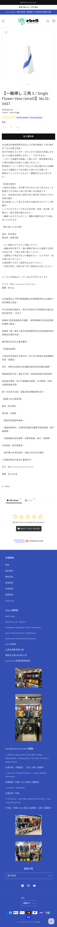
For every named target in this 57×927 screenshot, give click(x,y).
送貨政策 (9, 588)
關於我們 (9, 571)
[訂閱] (49, 876)
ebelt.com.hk (25, 922)
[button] (3, 21)
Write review (22, 117)
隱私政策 (9, 577)
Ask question (36, 117)
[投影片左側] (22, 84)
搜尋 (7, 565)
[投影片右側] (34, 84)
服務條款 (9, 594)
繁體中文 (26, 903)
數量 (4, 122)
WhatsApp (9, 601)
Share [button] (7, 486)
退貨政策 (9, 582)
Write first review (30, 528)
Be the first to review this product (28, 522)
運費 (18, 112)
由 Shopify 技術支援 (34, 922)
